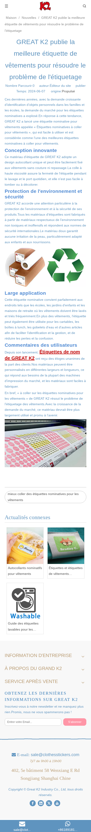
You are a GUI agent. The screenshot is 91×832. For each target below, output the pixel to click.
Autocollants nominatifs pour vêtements (25, 571)
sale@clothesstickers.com (55, 754)
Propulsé (68, 91)
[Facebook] (33, 803)
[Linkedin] (41, 803)
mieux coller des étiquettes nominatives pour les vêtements (43, 497)
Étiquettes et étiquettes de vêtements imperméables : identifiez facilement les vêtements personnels (66, 571)
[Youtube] (57, 803)
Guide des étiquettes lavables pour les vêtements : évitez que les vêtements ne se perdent (24, 627)
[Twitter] (49, 803)
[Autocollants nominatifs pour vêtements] (25, 546)
